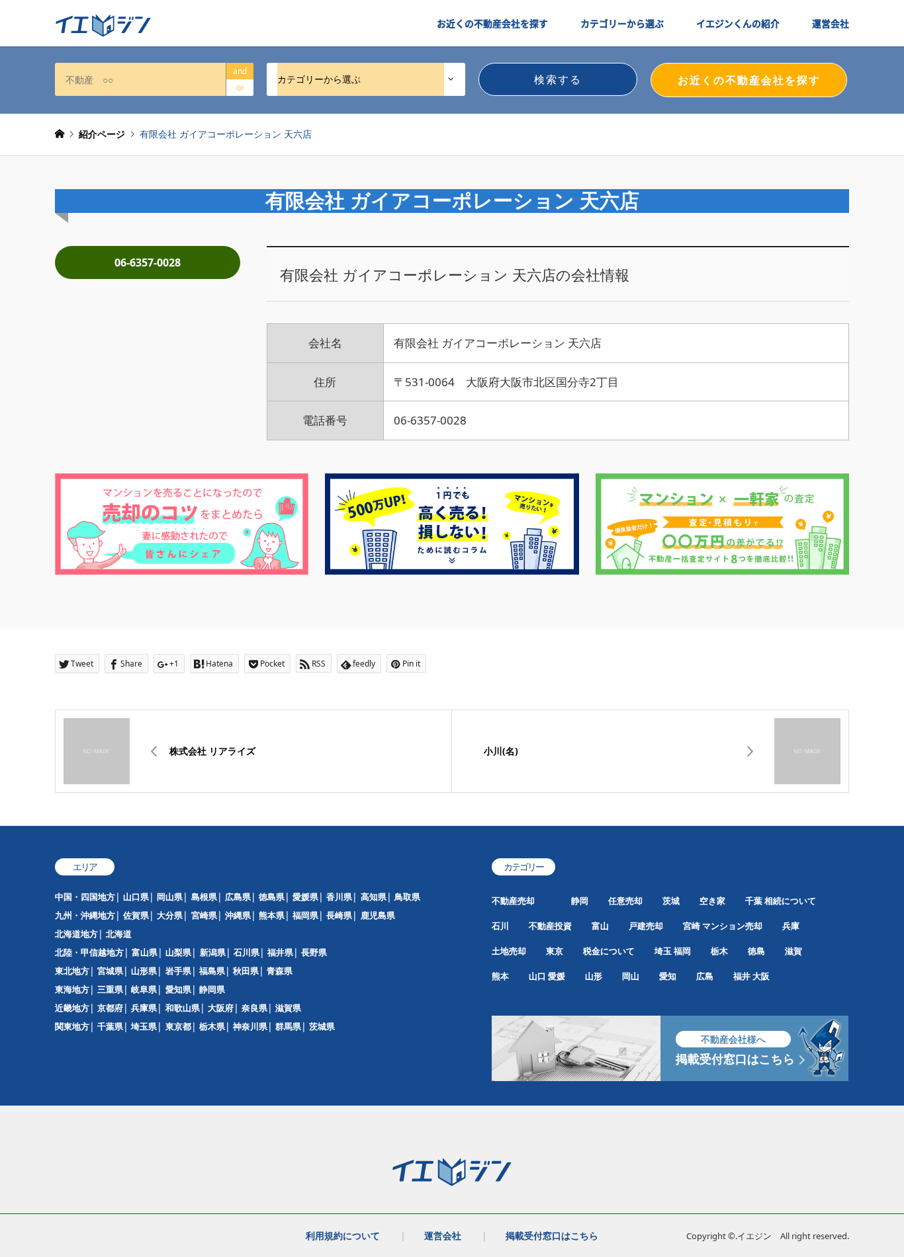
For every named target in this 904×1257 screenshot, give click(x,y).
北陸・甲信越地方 (89, 952)
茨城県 (322, 1026)
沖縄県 (238, 915)
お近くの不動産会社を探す (492, 23)
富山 (600, 926)
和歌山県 (182, 1008)
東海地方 (72, 989)
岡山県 (170, 897)
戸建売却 (646, 926)
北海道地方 (76, 934)
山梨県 (178, 952)
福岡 (682, 951)
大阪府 (221, 1008)
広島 (704, 976)
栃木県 (212, 1026)
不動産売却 (513, 901)
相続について (790, 901)
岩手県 (178, 971)
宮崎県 (204, 915)
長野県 (314, 952)
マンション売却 (732, 926)
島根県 (204, 897)
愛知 (667, 976)
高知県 (373, 897)
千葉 (753, 901)
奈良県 (254, 1008)
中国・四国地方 (85, 897)
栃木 (719, 951)
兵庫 (790, 926)
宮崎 (691, 926)
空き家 (712, 901)
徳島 (756, 951)
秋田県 (246, 971)
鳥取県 (407, 897)
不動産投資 (550, 926)
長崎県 (339, 915)
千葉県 (110, 1026)
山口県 (136, 897)
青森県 (280, 971)
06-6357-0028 (147, 262)
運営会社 (830, 23)
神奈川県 (250, 1026)
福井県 (280, 952)
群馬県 (288, 1026)
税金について (609, 951)
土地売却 (509, 951)
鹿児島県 (378, 915)
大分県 (170, 915)
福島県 (212, 971)
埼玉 (663, 951)
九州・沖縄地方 (85, 915)
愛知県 (178, 989)
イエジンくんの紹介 (738, 23)
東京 (554, 951)
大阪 (761, 976)
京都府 (110, 1008)
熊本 (500, 976)
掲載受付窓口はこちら (552, 1235)
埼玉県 (144, 1026)
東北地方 (72, 971)
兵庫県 (144, 1008)
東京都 (178, 1026)
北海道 (119, 934)
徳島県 (272, 897)
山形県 (144, 971)
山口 (537, 976)
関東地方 (72, 1026)
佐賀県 (136, 915)
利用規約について (343, 1235)
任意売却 (625, 901)
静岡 (579, 901)
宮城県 (110, 971)
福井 (741, 976)
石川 (500, 926)
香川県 (339, 897)
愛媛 (556, 976)
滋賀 (793, 951)
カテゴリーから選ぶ (622, 23)
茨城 (671, 901)
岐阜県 (144, 989)
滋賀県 (288, 1008)
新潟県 (213, 952)
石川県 (246, 952)
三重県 (110, 989)
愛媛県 (305, 897)
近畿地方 (72, 1008)
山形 (593, 976)
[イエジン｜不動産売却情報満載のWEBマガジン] (103, 26)
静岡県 (212, 989)
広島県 (238, 897)
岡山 (630, 976)
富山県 (145, 952)
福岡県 (305, 915)
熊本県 (272, 915)
